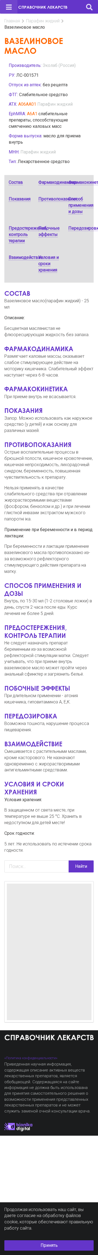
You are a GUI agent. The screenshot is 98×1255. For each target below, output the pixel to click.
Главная (12, 20)
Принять (49, 1245)
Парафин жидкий (43, 20)
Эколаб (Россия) (59, 65)
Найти (81, 866)
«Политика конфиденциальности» (30, 1058)
